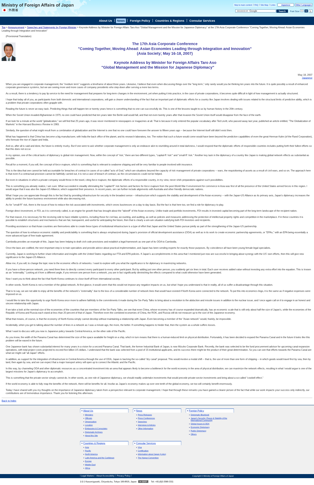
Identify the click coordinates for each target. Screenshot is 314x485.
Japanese (285, 5)
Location (89, 425)
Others (194, 434)
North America (91, 454)
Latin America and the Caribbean (99, 458)
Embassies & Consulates (96, 429)
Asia (87, 447)
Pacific (88, 451)
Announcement (16, 27)
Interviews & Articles (147, 425)
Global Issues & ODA (200, 424)
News (121, 20)
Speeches (142, 422)
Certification (143, 451)
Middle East (90, 465)
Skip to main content (243, 5)
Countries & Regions (169, 20)
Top (3, 27)
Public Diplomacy (198, 431)
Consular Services (202, 20)
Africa (87, 468)
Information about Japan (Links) (152, 454)
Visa (140, 447)
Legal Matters (87, 476)
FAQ (256, 5)
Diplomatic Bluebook (200, 415)
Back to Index (9, 400)
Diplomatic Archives (94, 432)
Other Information (145, 429)
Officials (88, 418)
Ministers (89, 415)
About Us (105, 20)
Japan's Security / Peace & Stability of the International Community (209, 419)
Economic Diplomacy (200, 427)
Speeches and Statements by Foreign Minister (51, 27)
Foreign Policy (140, 20)
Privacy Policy (124, 476)
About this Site (91, 436)
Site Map (264, 5)
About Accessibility (105, 476)
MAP (144, 481)
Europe (88, 461)
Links (273, 5)
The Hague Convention (148, 458)
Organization (90, 422)
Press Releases (145, 415)
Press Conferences (146, 418)
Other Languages (304, 5)
